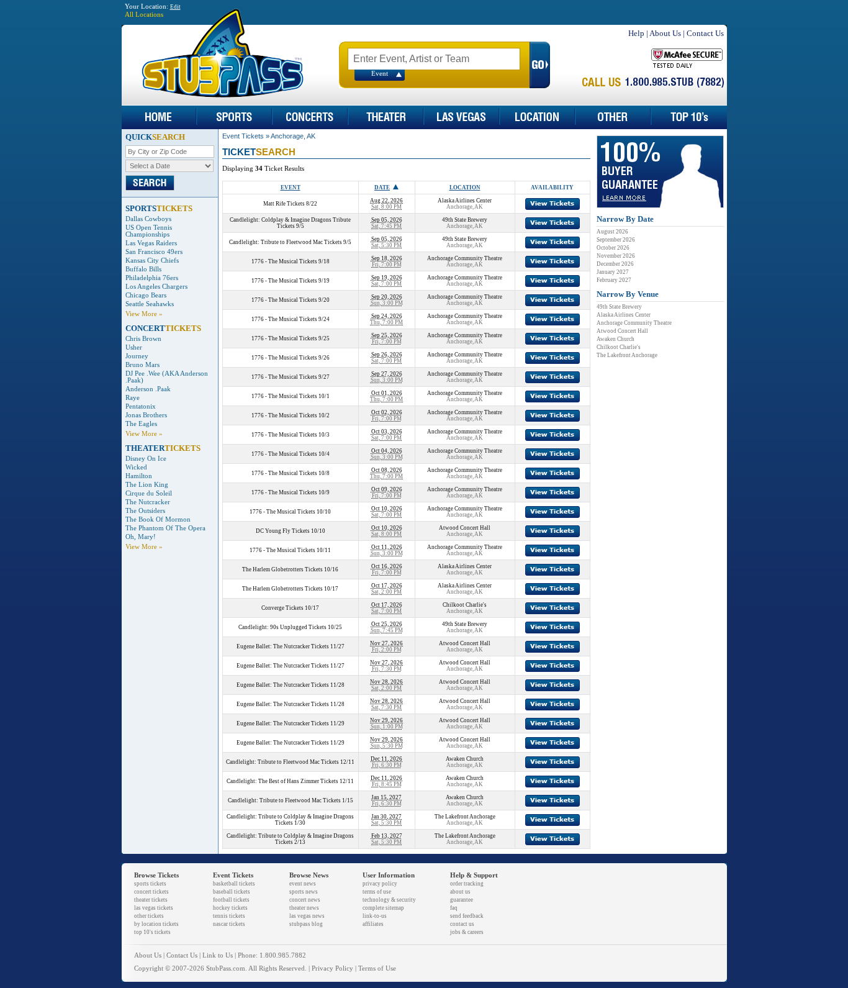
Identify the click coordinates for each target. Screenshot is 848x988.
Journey (136, 356)
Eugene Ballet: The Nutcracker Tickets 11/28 (291, 685)
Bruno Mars (142, 364)
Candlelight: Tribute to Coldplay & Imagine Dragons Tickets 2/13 (290, 839)
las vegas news (307, 916)
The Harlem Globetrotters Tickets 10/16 (290, 569)
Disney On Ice (145, 458)
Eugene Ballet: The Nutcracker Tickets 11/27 (291, 646)
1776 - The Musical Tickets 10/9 (290, 492)
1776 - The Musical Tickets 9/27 (290, 377)
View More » (144, 313)
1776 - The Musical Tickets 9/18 (290, 261)
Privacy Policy (332, 968)
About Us (665, 33)
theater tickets (151, 900)
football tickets (231, 900)
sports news (303, 892)
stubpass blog (306, 924)
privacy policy (380, 884)
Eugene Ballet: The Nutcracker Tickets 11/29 (291, 723)
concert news (304, 900)
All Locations (144, 14)
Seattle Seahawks (149, 304)
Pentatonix (140, 406)
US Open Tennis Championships (148, 231)
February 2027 (614, 280)
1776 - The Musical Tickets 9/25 (290, 338)
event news (302, 884)
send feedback (467, 916)
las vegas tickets (153, 908)
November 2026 (616, 256)
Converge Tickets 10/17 (290, 608)
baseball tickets (231, 892)
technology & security (389, 900)
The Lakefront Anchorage (627, 355)
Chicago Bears (145, 295)
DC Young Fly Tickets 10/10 (290, 531)
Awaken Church (615, 339)
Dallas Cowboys (148, 218)
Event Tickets (243, 136)
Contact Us (705, 33)
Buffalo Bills (143, 269)
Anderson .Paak (148, 389)
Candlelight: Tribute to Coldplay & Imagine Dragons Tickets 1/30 (290, 820)
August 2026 (612, 232)
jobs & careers (467, 932)
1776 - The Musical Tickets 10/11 (290, 550)
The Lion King (146, 484)
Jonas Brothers (146, 415)
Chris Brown (143, 338)
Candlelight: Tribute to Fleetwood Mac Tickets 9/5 (290, 242)
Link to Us (217, 955)
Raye (132, 397)
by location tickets (156, 924)
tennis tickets (229, 916)
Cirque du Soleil (148, 493)
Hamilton (138, 476)
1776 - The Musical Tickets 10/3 (290, 435)
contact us (462, 924)
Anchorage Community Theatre (634, 323)
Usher (133, 347)
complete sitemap (383, 908)
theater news (304, 908)
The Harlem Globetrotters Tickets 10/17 (290, 589)
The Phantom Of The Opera (165, 528)
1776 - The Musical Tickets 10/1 (290, 396)
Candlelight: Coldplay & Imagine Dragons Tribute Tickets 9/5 (290, 223)
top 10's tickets (152, 932)
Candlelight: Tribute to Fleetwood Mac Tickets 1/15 (290, 800)
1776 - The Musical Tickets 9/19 (290, 281)
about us (460, 892)
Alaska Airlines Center (624, 315)
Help (636, 33)
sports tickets (150, 884)
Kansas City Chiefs (152, 260)
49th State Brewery (619, 307)
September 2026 (616, 240)
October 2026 (613, 248)
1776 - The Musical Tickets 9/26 (290, 358)
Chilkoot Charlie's (619, 347)
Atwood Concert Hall (622, 331)
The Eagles (141, 423)
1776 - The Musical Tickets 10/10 (290, 512)
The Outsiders (145, 510)
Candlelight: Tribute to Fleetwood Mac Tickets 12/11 (290, 762)
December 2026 (615, 264)
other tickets (149, 916)
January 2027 (613, 272)
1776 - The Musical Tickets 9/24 (290, 319)
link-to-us (375, 916)
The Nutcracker (147, 502)
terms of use (377, 892)
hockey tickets (230, 908)
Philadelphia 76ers (151, 277)
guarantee (461, 900)
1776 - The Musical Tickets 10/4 (290, 454)
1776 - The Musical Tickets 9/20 (290, 300)
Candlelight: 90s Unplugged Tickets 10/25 (290, 627)
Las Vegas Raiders (151, 243)
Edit (175, 7)
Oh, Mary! (140, 536)
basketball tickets (234, 884)
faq (454, 908)
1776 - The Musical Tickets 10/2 (290, 415)
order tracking (467, 884)
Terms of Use (377, 968)
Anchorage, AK (293, 136)
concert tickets (151, 892)
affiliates (373, 924)
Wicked (136, 467)
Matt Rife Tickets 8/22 (290, 204)
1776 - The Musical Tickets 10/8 (290, 473)
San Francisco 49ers (154, 251)
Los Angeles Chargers (156, 286)
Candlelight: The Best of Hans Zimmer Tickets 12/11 (290, 781)
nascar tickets (229, 924)
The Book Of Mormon (158, 519)
